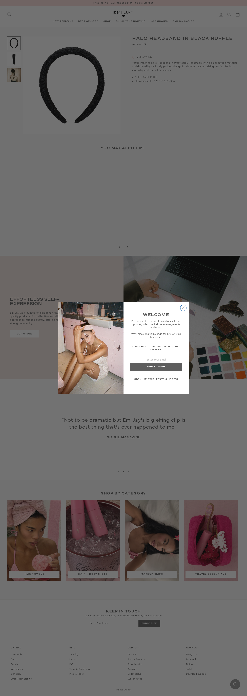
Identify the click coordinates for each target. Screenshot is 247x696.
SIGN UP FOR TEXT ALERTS (156, 379)
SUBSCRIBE (156, 366)
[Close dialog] (183, 308)
